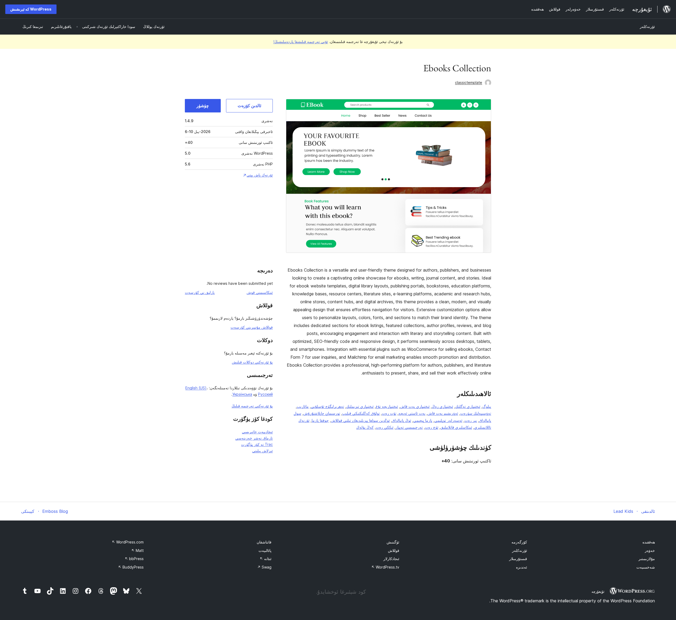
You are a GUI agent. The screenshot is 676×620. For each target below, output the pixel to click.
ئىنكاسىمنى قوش (260, 292)
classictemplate (468, 82)
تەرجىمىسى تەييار (409, 427)
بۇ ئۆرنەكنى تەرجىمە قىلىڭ (252, 406)
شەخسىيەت (645, 567)
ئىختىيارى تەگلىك (467, 406)
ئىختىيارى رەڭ (442, 406)
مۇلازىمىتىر (647, 558)
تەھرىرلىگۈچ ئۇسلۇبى (327, 406)
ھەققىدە (648, 542)
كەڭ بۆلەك (365, 427)
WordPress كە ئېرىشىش (30, 9)
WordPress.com (128, 542)
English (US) (195, 388)
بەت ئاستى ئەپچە (411, 413)
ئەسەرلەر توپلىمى (448, 420)
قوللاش (393, 550)
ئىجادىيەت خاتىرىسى (257, 431)
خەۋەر (650, 550)
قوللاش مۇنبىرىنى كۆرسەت (252, 327)
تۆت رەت (389, 413)
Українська (242, 394)
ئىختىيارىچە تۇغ (387, 406)
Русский (265, 394)
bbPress (134, 558)
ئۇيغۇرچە (598, 591)
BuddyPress (131, 567)
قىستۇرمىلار (518, 558)
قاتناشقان (264, 542)
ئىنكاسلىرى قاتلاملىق (456, 427)
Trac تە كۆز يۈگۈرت (257, 444)
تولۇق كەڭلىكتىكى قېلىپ (361, 413)
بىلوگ (486, 406)
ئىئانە (265, 558)
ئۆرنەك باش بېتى (260, 175)
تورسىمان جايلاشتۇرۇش (321, 413)
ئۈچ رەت (431, 427)
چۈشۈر (202, 105)
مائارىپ (303, 406)
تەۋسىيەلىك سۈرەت (475, 413)
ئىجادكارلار (391, 558)
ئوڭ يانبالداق (401, 420)
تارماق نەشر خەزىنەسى (254, 438)
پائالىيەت (265, 550)
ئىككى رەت (384, 427)
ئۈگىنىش (393, 542)
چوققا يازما (320, 420)
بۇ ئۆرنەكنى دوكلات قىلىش (252, 362)
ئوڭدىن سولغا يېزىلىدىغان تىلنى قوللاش (360, 420)
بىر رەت (470, 420)
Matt (137, 550)
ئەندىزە (521, 567)
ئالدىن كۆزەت (249, 105)
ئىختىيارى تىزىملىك (360, 406)
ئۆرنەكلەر (647, 26)
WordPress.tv (385, 567)
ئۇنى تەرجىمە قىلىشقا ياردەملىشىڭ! (300, 41)
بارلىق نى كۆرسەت (200, 292)
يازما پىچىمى (422, 420)
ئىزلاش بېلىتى (262, 450)
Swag (264, 567)
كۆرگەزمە (519, 542)
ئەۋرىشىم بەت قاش (443, 413)
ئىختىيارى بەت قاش (415, 406)
